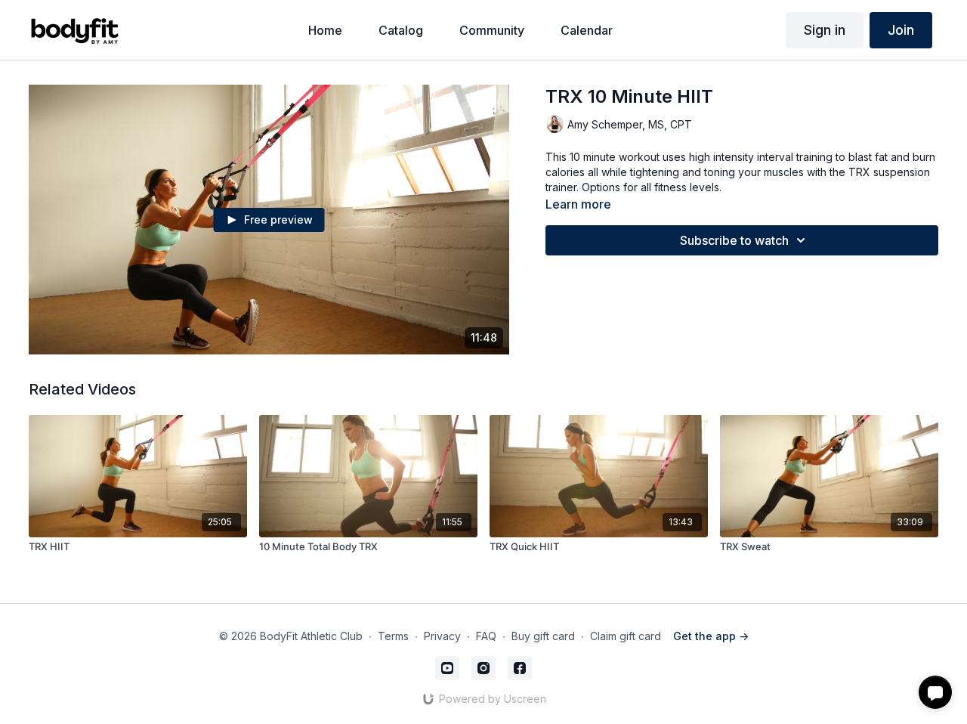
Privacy (442, 636)
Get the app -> (711, 636)
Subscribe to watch (734, 240)
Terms (393, 636)
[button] (935, 692)
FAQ (486, 636)
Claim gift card (625, 636)
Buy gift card (543, 636)
